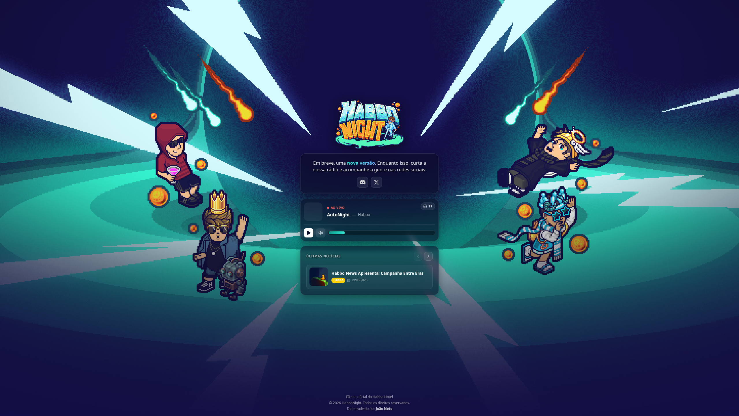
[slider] (381, 233)
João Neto (384, 408)
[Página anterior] (418, 256)
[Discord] (362, 182)
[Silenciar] (320, 232)
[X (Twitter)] (376, 182)
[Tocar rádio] (308, 232)
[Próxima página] (428, 256)
